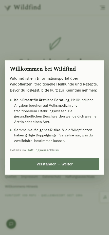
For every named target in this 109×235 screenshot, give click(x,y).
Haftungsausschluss (43, 150)
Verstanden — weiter (55, 163)
